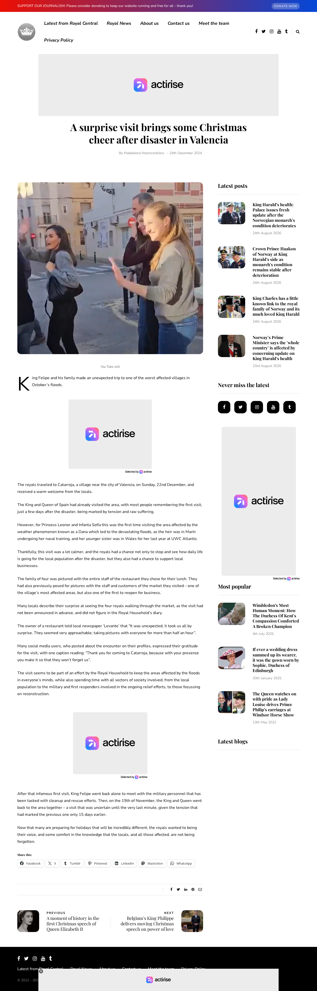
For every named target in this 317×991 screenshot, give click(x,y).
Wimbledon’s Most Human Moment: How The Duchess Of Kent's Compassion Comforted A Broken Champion (276, 615)
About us (149, 23)
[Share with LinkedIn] (186, 889)
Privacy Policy (58, 40)
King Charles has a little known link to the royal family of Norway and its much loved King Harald (276, 306)
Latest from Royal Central (71, 23)
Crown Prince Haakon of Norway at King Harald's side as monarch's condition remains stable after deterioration (274, 262)
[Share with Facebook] (171, 889)
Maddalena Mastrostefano (144, 153)
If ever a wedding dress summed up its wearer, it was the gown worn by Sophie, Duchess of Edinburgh (276, 660)
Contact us (179, 23)
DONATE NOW (285, 6)
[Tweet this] (178, 889)
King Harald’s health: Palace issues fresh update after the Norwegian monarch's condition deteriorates (274, 215)
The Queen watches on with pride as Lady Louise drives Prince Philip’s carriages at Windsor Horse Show (274, 704)
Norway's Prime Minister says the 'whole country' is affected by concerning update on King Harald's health (276, 348)
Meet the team (214, 23)
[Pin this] (193, 889)
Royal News (119, 23)
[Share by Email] (200, 889)
